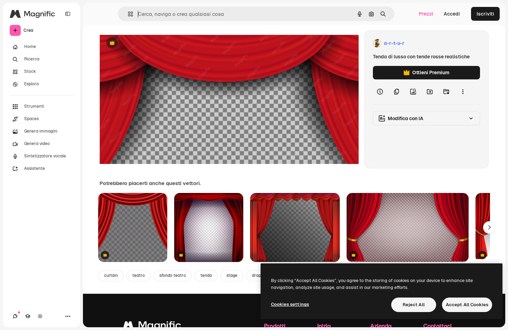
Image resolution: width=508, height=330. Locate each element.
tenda (206, 275)
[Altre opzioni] (463, 92)
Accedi (452, 14)
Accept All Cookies (467, 305)
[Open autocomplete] (127, 14)
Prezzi (426, 14)
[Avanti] (489, 227)
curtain (111, 275)
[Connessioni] (15, 316)
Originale (145, 43)
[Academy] (27, 316)
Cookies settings (290, 304)
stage (231, 275)
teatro (138, 275)
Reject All (414, 305)
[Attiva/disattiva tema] (40, 316)
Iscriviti (485, 14)
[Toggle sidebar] (67, 13)
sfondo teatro (172, 275)
